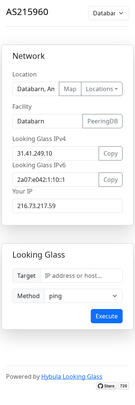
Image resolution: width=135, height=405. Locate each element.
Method (28, 296)
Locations (99, 89)
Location (24, 74)
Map (70, 89)
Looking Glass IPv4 (39, 139)
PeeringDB (102, 121)
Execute (107, 316)
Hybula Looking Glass (71, 376)
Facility (22, 106)
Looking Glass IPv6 (39, 165)
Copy (111, 153)
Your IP (22, 191)
